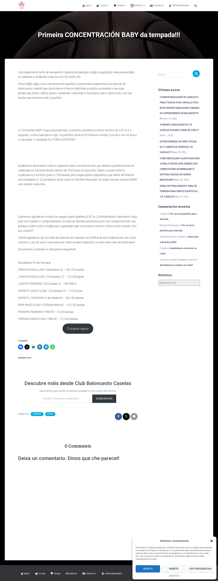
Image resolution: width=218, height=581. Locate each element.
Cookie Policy (174, 575)
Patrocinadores (180, 5)
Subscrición (104, 398)
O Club (103, 5)
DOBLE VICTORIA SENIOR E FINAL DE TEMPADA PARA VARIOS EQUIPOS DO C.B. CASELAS (179, 191)
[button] (211, 540)
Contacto (159, 5)
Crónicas (37, 414)
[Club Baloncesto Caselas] (22, 6)
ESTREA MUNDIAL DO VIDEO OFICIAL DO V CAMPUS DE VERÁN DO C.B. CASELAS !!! (178, 146)
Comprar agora (78, 329)
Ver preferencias (200, 568)
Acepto (148, 568)
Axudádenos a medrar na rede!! (176, 265)
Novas (120, 5)
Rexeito (174, 568)
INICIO (88, 5)
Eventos (138, 5)
